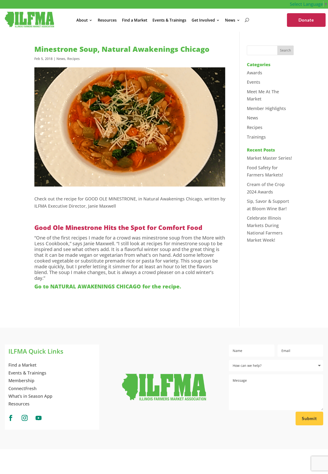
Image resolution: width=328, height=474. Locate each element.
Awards (254, 73)
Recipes (73, 58)
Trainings (256, 137)
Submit (309, 418)
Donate (306, 20)
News (60, 58)
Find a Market (134, 20)
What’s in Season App (30, 396)
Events (253, 82)
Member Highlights (266, 108)
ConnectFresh (22, 388)
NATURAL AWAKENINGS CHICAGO (95, 286)
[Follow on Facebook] (11, 418)
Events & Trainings (169, 20)
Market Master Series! (269, 158)
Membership (21, 380)
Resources (107, 20)
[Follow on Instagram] (24, 418)
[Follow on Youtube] (38, 418)
